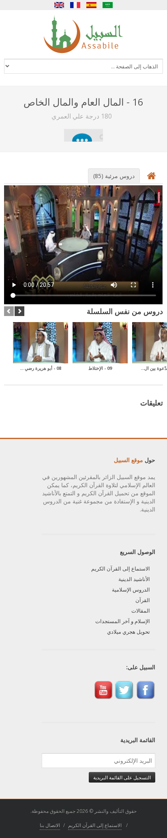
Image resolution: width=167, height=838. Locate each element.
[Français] (75, 5)
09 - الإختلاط (100, 368)
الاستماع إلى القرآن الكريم (120, 568)
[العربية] (108, 5)
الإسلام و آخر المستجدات (122, 621)
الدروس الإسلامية (131, 589)
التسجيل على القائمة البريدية (122, 777)
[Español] (92, 5)
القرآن (142, 600)
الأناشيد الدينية (134, 579)
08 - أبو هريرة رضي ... (40, 368)
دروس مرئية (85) (114, 176)
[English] (59, 5)
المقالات (140, 610)
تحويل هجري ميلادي (128, 631)
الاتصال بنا (50, 825)
